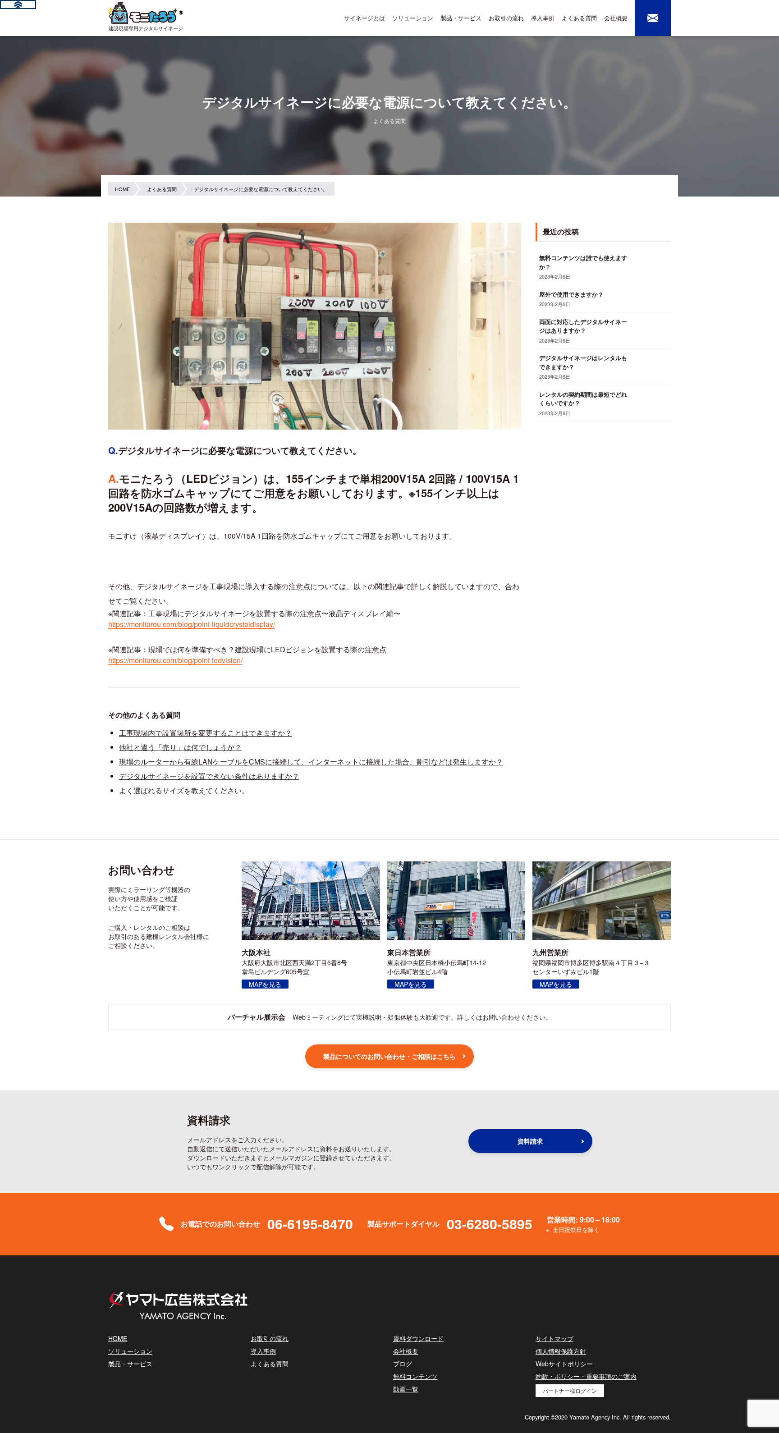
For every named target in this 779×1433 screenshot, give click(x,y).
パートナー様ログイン (570, 1390)
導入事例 (542, 18)
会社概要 (616, 18)
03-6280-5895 (489, 1224)
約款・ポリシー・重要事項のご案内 (586, 1376)
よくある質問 (579, 18)
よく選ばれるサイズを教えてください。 (184, 790)
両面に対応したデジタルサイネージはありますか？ (583, 326)
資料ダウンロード (418, 1338)
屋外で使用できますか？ (571, 294)
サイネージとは (364, 18)
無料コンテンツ (415, 1376)
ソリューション (412, 18)
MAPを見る (265, 984)
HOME (117, 1338)
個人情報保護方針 (561, 1350)
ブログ (402, 1363)
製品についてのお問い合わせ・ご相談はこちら (389, 1056)
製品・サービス (460, 18)
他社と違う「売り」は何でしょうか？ (180, 747)
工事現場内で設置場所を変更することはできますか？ (205, 733)
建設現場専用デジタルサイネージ (146, 28)
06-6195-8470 (310, 1224)
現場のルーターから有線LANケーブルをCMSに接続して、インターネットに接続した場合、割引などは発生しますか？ (311, 761)
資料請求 (530, 1140)
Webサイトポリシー (564, 1363)
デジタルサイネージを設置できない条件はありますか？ (209, 776)
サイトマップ (554, 1338)
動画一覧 (405, 1388)
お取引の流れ (506, 18)
